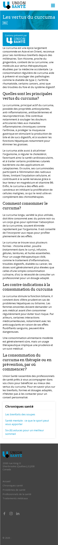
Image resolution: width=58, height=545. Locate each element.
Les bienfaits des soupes (20, 414)
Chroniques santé (13, 485)
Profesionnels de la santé (17, 494)
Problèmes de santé (14, 489)
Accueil (6, 481)
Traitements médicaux (15, 498)
